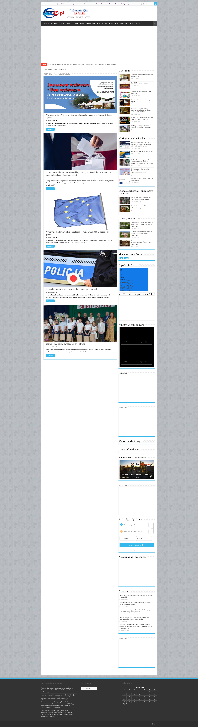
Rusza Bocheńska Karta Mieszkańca (142, 151)
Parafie (111, 4)
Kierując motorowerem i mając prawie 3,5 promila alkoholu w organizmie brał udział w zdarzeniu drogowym (58, 697)
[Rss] (141, 4)
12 (134, 696)
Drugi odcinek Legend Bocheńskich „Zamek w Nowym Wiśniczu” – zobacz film (141, 233)
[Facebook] (143, 4)
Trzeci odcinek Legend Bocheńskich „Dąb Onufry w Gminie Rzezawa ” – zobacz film (142, 224)
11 (129, 696)
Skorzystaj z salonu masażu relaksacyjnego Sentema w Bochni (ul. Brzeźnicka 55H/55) (141, 110)
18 (129, 699)
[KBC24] (68, 12)
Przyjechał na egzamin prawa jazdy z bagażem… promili (71, 289)
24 (124, 701)
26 (134, 701)
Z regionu (75, 23)
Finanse (79, 4)
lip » (127, 703)
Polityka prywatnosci (127, 4)
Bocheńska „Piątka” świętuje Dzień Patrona (65, 344)
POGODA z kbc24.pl (121, 23)
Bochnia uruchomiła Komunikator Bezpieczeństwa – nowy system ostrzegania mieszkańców (141, 171)
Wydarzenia (54, 23)
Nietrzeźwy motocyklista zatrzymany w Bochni (55, 695)
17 (124, 699)
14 (144, 696)
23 (154, 699)
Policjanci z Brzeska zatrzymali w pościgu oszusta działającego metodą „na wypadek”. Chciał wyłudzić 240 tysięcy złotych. (136, 626)
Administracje (70, 4)
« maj (123, 703)
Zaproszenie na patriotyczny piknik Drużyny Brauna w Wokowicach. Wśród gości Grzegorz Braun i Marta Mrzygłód (57, 690)
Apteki (62, 4)
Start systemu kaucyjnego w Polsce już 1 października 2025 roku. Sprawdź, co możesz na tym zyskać (142, 161)
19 (134, 699)
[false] (152, 528)
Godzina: (124, 258)
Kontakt (138, 23)
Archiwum (46, 23)
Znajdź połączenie (135, 545)
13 (139, 696)
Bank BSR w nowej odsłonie (139, 83)
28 (144, 701)
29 (149, 701)
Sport (68, 23)
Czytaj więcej (50, 129)
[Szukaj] (155, 3)
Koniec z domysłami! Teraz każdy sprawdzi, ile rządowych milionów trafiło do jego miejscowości (141, 144)
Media (117, 4)
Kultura (63, 23)
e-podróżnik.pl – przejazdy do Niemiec (129, 550)
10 (124, 696)
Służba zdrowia (89, 4)
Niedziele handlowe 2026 (87, 23)
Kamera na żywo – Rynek (105, 23)
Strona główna (48, 69)
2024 (55, 69)
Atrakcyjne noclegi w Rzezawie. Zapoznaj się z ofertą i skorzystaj (66, 64)
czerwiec (61, 69)
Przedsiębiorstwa (101, 4)
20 (139, 699)
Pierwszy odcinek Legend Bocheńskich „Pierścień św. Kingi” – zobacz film (141, 242)
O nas (131, 23)
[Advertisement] (99, 47)
